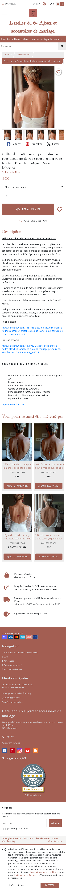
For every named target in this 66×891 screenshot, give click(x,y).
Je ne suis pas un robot (17, 828)
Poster (55, 143)
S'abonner (55, 823)
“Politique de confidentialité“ (26, 875)
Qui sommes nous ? (12, 665)
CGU (5, 656)
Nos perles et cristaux (13, 669)
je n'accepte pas (16, 885)
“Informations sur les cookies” (42, 872)
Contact (36, 3)
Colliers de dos (23, 54)
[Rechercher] (62, 46)
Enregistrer (36, 143)
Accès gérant (56, 841)
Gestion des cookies (11, 697)
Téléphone (9, 736)
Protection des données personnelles (20, 652)
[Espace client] (44, 4)
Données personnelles (12, 702)
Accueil (8, 54)
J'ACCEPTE (49, 885)
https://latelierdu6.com (13, 404)
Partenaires (8, 661)
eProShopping (8, 841)
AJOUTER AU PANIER (27, 209)
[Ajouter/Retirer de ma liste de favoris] (59, 209)
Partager (16, 143)
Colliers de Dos (11, 172)
